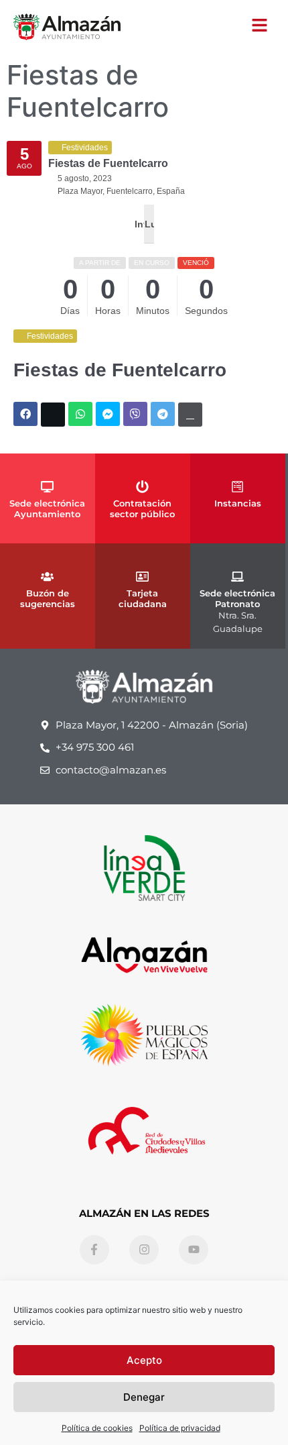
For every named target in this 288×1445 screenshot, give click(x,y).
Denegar (144, 1397)
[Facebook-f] (94, 1250)
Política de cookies (97, 1428)
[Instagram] (144, 1250)
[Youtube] (193, 1250)
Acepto (144, 1360)
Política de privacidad (179, 1428)
